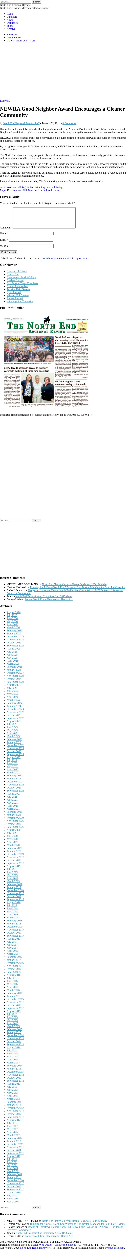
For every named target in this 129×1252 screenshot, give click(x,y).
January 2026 (14, 633)
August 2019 (13, 866)
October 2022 (14, 751)
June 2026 (12, 618)
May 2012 (12, 1129)
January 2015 (14, 1032)
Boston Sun (13, 274)
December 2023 (15, 709)
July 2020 (12, 832)
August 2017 (13, 938)
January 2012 (14, 1141)
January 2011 (14, 1177)
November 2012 (15, 1110)
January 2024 (14, 706)
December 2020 (15, 817)
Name (4, 233)
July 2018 (12, 905)
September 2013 (15, 1080)
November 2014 (15, 1038)
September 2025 (15, 645)
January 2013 (14, 1104)
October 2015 (14, 1005)
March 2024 (13, 700)
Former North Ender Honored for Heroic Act (49, 599)
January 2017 (14, 959)
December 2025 (15, 636)
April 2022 (12, 769)
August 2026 (13, 612)
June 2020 (12, 835)
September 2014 (15, 1044)
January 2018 (14, 923)
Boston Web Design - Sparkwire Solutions (53, 1244)
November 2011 (15, 1147)
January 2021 (14, 814)
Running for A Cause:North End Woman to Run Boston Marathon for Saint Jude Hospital (77, 587)
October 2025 (14, 642)
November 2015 (15, 1002)
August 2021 (13, 793)
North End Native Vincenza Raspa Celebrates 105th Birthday (74, 584)
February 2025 (14, 666)
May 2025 (12, 657)
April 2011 (12, 1168)
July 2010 (12, 1195)
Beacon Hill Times (17, 271)
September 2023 (15, 718)
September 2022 (15, 754)
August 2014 (13, 1047)
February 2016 (14, 993)
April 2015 (12, 1023)
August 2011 (13, 1156)
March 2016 (13, 990)
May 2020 (12, 839)
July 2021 (12, 796)
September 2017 (15, 935)
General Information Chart (21, 40)
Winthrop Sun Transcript (20, 301)
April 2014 (12, 1059)
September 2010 (15, 1189)
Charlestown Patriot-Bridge (21, 277)
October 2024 (14, 678)
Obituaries (12, 22)
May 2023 (12, 730)
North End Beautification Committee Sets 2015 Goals (43, 596)
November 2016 (15, 965)
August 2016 (13, 974)
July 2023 (12, 724)
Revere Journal (15, 298)
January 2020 (14, 851)
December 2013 (15, 1071)
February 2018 (14, 920)
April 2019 (12, 878)
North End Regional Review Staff (21, 123)
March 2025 (13, 663)
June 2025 (12, 654)
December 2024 (15, 672)
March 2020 (13, 845)
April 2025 (12, 660)
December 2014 (15, 1035)
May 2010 (12, 1201)
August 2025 (13, 648)
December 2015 (15, 999)
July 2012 (12, 1123)
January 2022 (14, 778)
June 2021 (12, 799)
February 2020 (14, 848)
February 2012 (14, 1138)
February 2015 (14, 1029)
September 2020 (15, 826)
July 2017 (12, 941)
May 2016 (12, 984)
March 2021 (13, 808)
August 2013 (13, 1083)
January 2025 (14, 669)
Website (4, 245)
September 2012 (15, 1117)
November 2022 (15, 748)
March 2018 (13, 917)
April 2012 (12, 1132)
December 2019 (15, 854)
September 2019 (15, 863)
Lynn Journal (14, 292)
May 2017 (12, 947)
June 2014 (12, 1053)
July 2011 (12, 1159)
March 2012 (13, 1135)
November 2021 (15, 784)
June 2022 (12, 763)
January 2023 (14, 742)
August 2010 (13, 1192)
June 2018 (12, 908)
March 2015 (13, 1026)
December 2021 (15, 781)
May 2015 (12, 1020)
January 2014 (14, 1068)
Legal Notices (14, 37)
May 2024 (12, 693)
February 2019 (14, 884)
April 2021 (12, 805)
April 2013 (12, 1095)
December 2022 (15, 745)
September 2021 (15, 790)
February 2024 (14, 703)
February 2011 (14, 1174)
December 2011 (15, 1144)
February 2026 (14, 630)
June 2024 (12, 690)
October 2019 (14, 860)
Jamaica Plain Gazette (18, 289)
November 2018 (15, 893)
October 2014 (14, 1041)
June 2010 (12, 1198)
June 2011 (12, 1162)
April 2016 (12, 987)
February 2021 (14, 811)
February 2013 (14, 1101)
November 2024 (15, 675)
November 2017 (15, 929)
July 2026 (12, 615)
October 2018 (14, 896)
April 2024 (12, 696)
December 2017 (15, 926)
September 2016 (15, 971)
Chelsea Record (15, 280)
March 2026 (13, 627)
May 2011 (12, 1165)
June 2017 (12, 944)
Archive (11, 28)
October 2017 (14, 932)
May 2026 (12, 621)
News (10, 19)
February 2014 (14, 1065)
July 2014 (12, 1050)
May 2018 (12, 911)
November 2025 (15, 639)
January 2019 (14, 887)
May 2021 (12, 802)
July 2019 (12, 869)
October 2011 (14, 1150)
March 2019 (13, 881)
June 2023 (12, 727)
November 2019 (15, 857)
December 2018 (15, 890)
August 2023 (13, 721)
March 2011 (13, 1171)
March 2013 (13, 1098)
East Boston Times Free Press (22, 283)
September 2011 (15, 1153)
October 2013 (14, 1077)
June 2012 (12, 1126)
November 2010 (15, 1183)
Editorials (12, 16)
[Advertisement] (64, 72)
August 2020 (13, 829)
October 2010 (14, 1186)
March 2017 (13, 953)
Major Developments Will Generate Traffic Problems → (29, 190)
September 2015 (15, 1008)
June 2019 (12, 872)
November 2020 (15, 820)
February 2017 (14, 956)
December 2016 (15, 962)
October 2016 (14, 968)
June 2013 (12, 1089)
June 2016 (12, 981)
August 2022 (13, 757)
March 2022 (13, 772)
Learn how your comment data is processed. (64, 258)
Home (10, 13)
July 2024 (12, 687)
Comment (6, 227)
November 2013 (15, 1074)
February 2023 (14, 739)
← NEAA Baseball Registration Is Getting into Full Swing (31, 187)
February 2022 (14, 775)
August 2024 (13, 684)
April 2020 (12, 842)
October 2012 (14, 1113)
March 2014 (13, 1062)
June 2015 (12, 1017)
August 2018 (13, 902)
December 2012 (15, 1107)
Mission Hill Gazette (18, 295)
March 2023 (13, 736)
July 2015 (12, 1014)
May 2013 (12, 1092)
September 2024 (15, 681)
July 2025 (12, 651)
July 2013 (12, 1086)
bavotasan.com (116, 1247)
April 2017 (12, 950)
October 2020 (14, 823)
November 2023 (15, 712)
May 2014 (12, 1056)
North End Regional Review (15, 5)
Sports (10, 25)
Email (4, 239)
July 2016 (12, 978)
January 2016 (14, 996)
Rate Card (12, 34)
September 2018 (15, 899)
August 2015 (13, 1011)
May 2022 (12, 766)
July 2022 (12, 760)
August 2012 (13, 1120)
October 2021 (14, 787)
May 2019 (12, 875)
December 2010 (15, 1180)
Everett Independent (17, 286)
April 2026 (12, 624)
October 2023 (14, 715)
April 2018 (12, 914)
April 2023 (12, 733)
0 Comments (69, 123)
